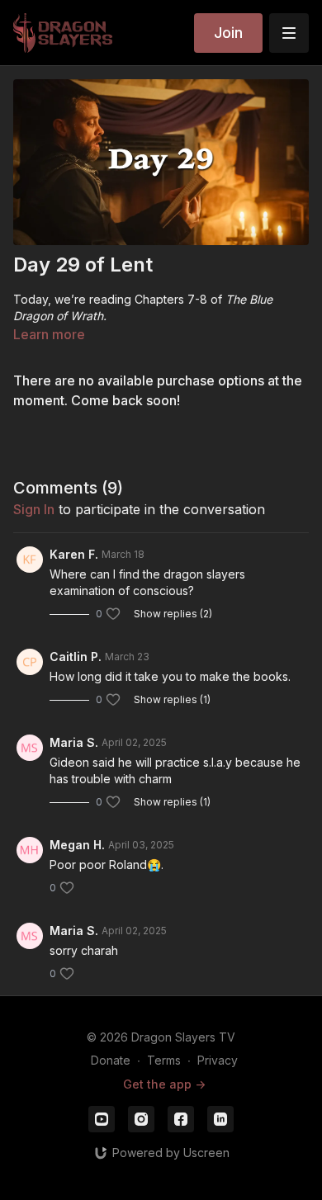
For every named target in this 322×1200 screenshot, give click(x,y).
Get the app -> (164, 1084)
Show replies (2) (173, 613)
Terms (164, 1060)
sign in (33, 509)
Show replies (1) (172, 699)
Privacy (217, 1060)
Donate (110, 1060)
